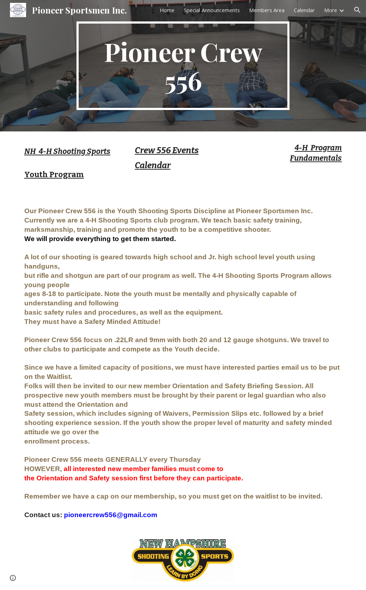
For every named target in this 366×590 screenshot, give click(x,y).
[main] (182, 65)
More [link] (330, 10)
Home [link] (167, 10)
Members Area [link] (267, 10)
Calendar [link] (304, 10)
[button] (357, 10)
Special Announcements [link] (212, 10)
